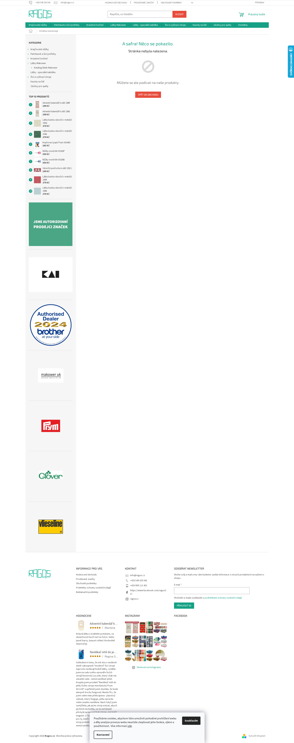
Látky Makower (38, 63)
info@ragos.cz (137, 575)
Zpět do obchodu (148, 94)
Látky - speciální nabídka (43, 72)
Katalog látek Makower (45, 67)
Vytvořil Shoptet (257, 736)
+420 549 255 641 (138, 580)
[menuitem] (37, 25)
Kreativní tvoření (39, 58)
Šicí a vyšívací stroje (41, 77)
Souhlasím (191, 721)
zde (130, 726)
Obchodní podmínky (171, 2)
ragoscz (134, 599)
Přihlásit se (184, 605)
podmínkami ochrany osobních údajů (223, 598)
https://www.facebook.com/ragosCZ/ (148, 592)
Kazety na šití (37, 81)
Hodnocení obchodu (116, 2)
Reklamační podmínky (87, 592)
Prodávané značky (144, 2)
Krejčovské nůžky (40, 49)
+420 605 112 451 (138, 585)
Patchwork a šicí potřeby (43, 54)
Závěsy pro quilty (39, 86)
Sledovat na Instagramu (149, 667)
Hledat (179, 14)
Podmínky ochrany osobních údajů (93, 587)
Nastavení (103, 735)
